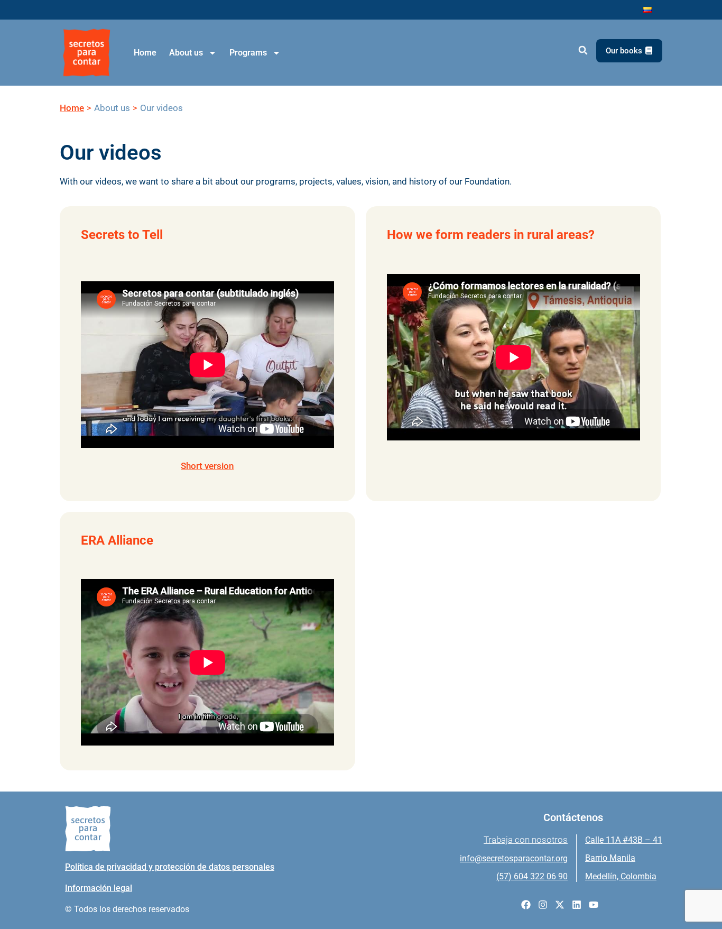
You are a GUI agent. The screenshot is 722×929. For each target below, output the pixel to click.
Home (145, 53)
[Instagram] (543, 904)
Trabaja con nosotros (526, 839)
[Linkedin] (576, 904)
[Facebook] (526, 904)
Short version (207, 466)
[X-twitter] (559, 904)
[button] (583, 50)
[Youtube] (593, 904)
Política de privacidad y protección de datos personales (169, 867)
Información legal (98, 888)
